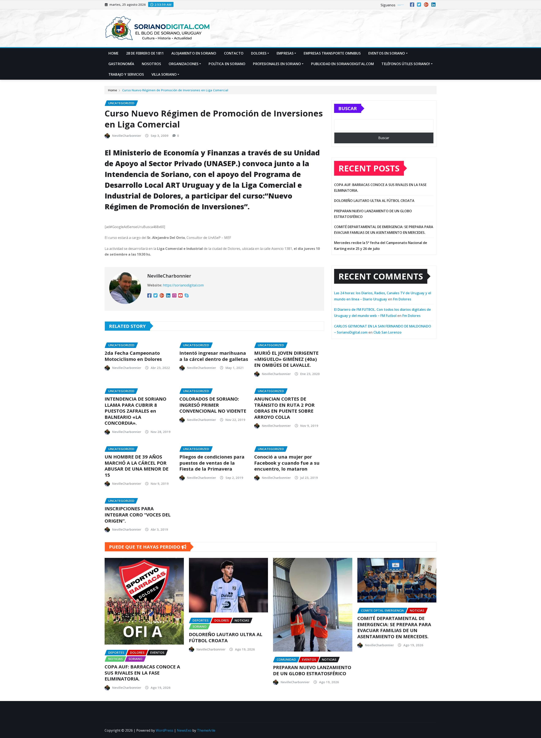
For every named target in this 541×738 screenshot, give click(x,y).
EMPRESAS (285, 53)
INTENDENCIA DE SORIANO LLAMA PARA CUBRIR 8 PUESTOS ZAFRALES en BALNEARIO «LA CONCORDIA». (135, 411)
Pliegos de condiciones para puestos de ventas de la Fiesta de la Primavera (212, 462)
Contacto (233, 53)
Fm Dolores (402, 299)
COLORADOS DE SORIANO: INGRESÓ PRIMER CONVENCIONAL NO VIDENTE (212, 405)
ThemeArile (206, 730)
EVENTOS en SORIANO (386, 53)
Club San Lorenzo (387, 332)
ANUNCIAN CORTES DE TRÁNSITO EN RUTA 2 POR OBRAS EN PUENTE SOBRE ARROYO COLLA (284, 408)
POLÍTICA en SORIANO (227, 64)
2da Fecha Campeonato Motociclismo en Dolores (133, 356)
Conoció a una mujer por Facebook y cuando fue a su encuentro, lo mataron (287, 462)
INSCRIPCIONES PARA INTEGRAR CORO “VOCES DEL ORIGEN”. (138, 514)
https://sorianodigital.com (183, 285)
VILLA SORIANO (164, 74)
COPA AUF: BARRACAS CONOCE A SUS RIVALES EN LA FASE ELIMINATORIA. (142, 672)
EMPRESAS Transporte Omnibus (332, 53)
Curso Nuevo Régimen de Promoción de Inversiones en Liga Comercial (175, 90)
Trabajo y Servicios (126, 74)
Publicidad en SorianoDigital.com (342, 64)
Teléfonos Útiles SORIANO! (405, 64)
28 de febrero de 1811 (145, 53)
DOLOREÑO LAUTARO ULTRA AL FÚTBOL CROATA (374, 200)
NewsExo (184, 730)
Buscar (347, 108)
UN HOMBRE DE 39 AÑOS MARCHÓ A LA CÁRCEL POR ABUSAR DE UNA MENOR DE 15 (136, 465)
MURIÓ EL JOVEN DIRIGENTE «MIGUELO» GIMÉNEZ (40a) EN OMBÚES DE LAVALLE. (286, 359)
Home (113, 53)
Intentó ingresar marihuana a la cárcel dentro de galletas (213, 356)
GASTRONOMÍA (121, 64)
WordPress (164, 730)
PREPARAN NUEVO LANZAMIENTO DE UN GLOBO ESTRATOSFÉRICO (312, 670)
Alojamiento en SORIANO (193, 53)
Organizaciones (183, 64)
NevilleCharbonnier (126, 135)
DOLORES (258, 53)
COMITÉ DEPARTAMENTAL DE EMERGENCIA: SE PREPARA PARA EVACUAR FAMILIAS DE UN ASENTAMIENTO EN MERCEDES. (394, 627)
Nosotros (151, 64)
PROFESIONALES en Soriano (277, 64)
